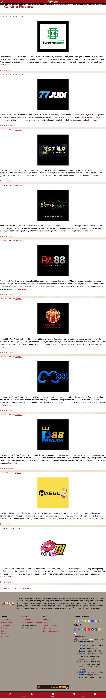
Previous (8, 588)
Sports (3, 631)
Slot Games (5, 620)
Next (26, 588)
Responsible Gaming (51, 631)
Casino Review (7, 70)
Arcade (4, 634)
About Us (46, 620)
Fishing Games (7, 622)
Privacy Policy (48, 628)
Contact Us (47, 622)
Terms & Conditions (50, 625)
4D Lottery (5, 637)
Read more (4, 65)
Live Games (5, 625)
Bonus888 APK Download (32, 622)
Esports (4, 628)
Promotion (26, 620)
